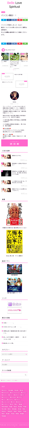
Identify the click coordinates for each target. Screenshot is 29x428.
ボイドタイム (10, 399)
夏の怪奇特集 (5, 406)
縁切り (20, 411)
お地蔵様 (11, 390)
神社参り (4, 411)
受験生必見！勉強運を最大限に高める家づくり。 (14, 332)
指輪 (25, 406)
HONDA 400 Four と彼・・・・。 (12, 327)
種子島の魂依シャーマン (14, 293)
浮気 (10, 409)
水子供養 (4, 409)
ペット (4, 399)
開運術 (22, 413)
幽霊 (11, 406)
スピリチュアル (6, 392)
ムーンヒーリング (6, 402)
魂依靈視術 (14, 275)
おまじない (5, 390)
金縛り (8, 413)
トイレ (11, 395)
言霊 (25, 411)
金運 (13, 413)
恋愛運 (20, 406)
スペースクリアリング (15, 392)
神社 (24, 409)
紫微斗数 (10, 411)
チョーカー (5, 395)
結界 (16, 411)
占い (16, 404)
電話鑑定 (4, 416)
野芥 (4, 413)
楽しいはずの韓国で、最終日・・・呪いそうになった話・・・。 (14, 338)
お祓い (22, 390)
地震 (21, 404)
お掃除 (17, 390)
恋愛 (16, 406)
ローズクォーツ (6, 404)
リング (13, 402)
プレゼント (20, 397)
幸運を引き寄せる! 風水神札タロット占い (14, 228)
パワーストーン (6, 397)
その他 (3, 12)
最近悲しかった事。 (8, 343)
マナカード (18, 399)
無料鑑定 (15, 409)
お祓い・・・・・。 (8, 323)
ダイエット (24, 392)
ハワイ (23, 395)
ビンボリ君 (13, 397)
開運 (18, 413)
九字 (12, 404)
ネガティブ (17, 395)
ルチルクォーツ (20, 402)
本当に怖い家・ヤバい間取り (14, 256)
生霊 (20, 409)
